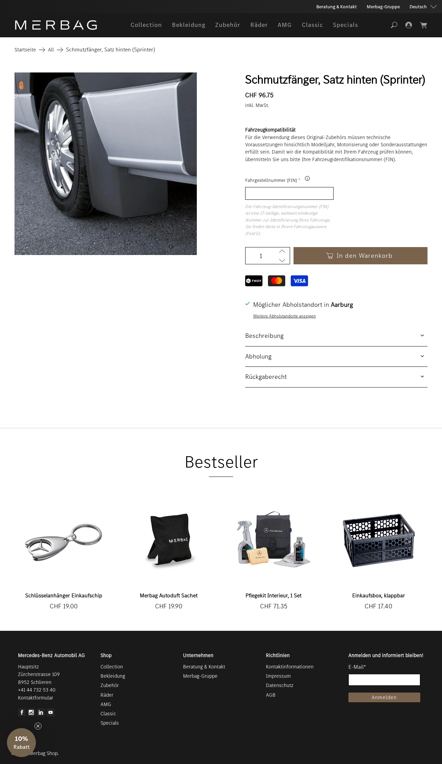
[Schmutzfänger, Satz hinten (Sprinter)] (106, 163)
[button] (21, 742)
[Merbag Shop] (56, 25)
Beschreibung (264, 335)
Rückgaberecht (266, 376)
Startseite (25, 49)
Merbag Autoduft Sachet (169, 595)
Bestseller (221, 461)
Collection (146, 25)
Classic (312, 25)
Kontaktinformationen (290, 666)
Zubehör (227, 25)
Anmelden (384, 697)
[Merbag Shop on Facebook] (22, 714)
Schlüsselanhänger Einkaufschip (63, 595)
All (51, 49)
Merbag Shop (43, 753)
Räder (259, 25)
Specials (345, 25)
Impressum (278, 676)
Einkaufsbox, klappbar (378, 595)
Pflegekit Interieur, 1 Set (273, 595)
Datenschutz (280, 685)
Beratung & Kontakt (336, 6)
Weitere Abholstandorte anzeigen (284, 316)
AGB (271, 695)
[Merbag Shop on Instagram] (31, 714)
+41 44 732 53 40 (37, 689)
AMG (285, 25)
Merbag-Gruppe (383, 6)
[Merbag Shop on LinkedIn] (41, 714)
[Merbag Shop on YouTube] (51, 714)
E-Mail (357, 666)
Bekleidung (188, 25)
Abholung (258, 356)
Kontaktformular (35, 697)
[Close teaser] (38, 726)
